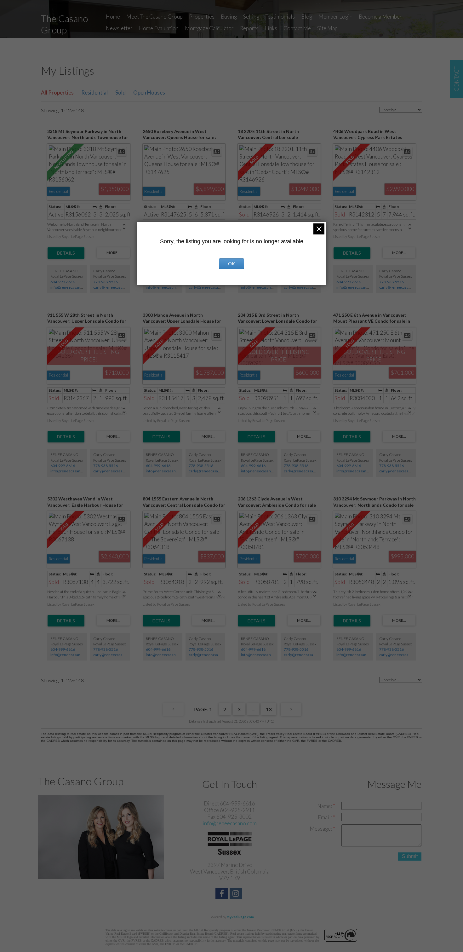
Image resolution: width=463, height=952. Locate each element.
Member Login (335, 16)
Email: (325, 817)
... (253, 709)
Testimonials (280, 16)
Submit (410, 856)
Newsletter (119, 28)
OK (231, 263)
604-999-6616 (62, 282)
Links (271, 28)
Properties (201, 16)
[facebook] (222, 894)
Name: (325, 806)
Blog (306, 16)
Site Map (327, 28)
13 (269, 709)
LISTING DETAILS (66, 253)
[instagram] (237, 894)
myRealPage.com (240, 917)
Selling (251, 16)
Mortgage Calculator (209, 28)
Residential (94, 92)
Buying (229, 16)
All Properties (57, 92)
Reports (249, 28)
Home (113, 16)
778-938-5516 (105, 282)
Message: (321, 828)
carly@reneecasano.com (114, 287)
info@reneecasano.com (70, 287)
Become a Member (380, 16)
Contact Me (297, 28)
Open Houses (149, 92)
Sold (120, 92)
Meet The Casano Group (154, 16)
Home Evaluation (159, 28)
